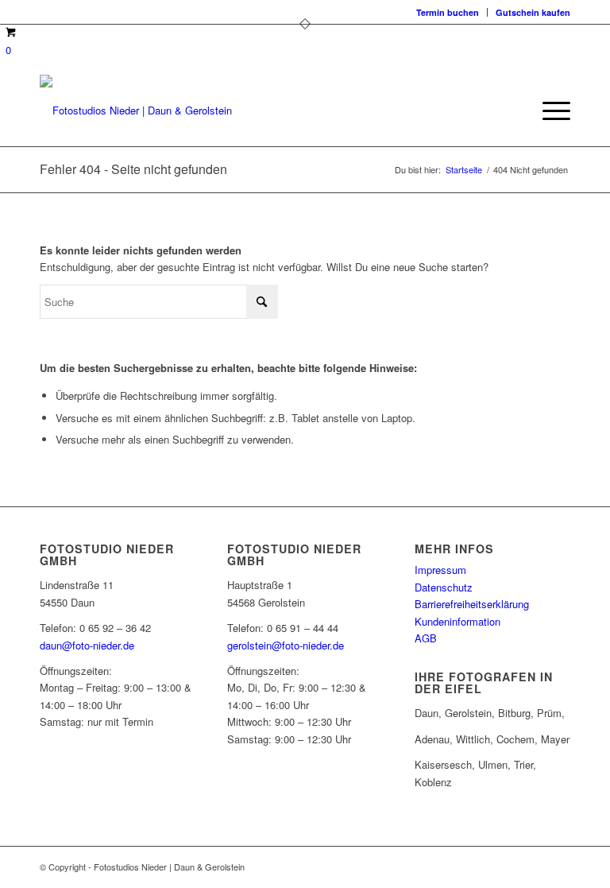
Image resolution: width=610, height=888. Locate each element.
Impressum (440, 569)
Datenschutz (444, 587)
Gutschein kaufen (533, 12)
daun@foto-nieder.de (87, 645)
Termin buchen (447, 12)
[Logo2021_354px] (136, 110)
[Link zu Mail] (558, 866)
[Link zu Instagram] (534, 866)
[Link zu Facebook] (511, 866)
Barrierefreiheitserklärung (472, 603)
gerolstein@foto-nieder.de (285, 645)
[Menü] (548, 110)
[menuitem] (448, 12)
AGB (426, 638)
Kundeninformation (457, 621)
